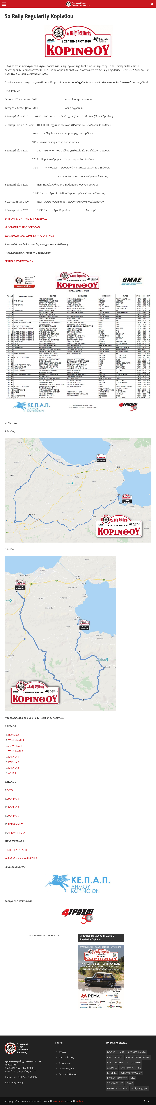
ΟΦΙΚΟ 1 (14, 798)
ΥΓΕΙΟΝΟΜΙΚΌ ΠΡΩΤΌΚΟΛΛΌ (22, 227)
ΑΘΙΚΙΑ (12, 773)
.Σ (8, 798)
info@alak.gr (17, 1082)
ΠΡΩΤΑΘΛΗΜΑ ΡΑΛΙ (117, 1088)
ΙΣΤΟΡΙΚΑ (112, 1072)
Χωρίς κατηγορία (139, 1088)
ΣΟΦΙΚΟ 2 (13, 807)
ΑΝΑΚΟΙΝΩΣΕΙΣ (115, 1062)
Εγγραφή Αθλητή (67, 1074)
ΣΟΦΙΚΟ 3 (13, 815)
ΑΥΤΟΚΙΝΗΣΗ (134, 1062)
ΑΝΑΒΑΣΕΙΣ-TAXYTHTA (138, 1057)
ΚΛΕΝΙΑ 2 (13, 762)
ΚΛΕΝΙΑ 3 (13, 767)
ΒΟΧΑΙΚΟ (13, 735)
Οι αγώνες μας (66, 1068)
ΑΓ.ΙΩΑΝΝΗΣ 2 (16, 832)
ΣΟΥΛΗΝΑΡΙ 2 (16, 746)
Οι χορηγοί (65, 1062)
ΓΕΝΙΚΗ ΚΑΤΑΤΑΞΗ (16, 850)
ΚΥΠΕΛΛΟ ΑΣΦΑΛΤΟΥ (131, 1072)
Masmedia (59, 1101)
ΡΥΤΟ (9, 790)
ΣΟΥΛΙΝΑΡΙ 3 (15, 751)
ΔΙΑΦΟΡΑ (112, 1067)
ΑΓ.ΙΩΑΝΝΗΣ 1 (16, 824)
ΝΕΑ (132, 1078)
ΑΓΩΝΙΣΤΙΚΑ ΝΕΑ (137, 1052)
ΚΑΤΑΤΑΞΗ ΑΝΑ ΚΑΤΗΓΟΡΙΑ (21, 858)
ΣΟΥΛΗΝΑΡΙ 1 (16, 740)
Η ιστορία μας (66, 1057)
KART (121, 1052)
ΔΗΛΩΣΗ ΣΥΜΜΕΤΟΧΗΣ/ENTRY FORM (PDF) (30, 235)
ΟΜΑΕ (130, 1083)
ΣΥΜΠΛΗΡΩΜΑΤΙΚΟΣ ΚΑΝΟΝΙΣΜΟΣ (26, 218)
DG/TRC (111, 1052)
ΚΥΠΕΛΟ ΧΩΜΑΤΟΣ (117, 1078)
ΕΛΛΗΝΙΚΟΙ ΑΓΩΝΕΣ (130, 1067)
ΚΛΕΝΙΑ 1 (13, 756)
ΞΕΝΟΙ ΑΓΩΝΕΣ (115, 1083)
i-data (80, 1101)
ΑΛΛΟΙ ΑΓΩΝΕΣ (114, 1057)
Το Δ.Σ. (62, 1051)
